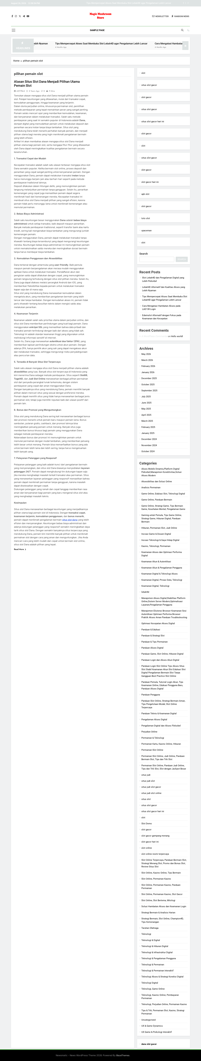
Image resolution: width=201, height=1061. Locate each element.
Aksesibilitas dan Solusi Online (156, 481)
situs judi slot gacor (151, 787)
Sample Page (97, 30)
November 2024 (149, 445)
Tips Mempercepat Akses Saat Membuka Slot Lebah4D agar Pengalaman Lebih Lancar (79, 43)
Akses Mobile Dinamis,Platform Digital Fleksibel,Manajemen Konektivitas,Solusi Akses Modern (161, 472)
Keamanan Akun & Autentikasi (156, 561)
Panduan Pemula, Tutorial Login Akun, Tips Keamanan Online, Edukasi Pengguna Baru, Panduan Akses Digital (162, 685)
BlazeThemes (122, 1055)
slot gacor (146, 97)
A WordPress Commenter (154, 336)
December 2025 (149, 378)
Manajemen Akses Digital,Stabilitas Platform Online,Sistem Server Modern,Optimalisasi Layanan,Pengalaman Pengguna (163, 601)
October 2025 (148, 384)
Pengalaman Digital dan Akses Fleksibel (161, 725)
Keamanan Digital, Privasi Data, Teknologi (161, 580)
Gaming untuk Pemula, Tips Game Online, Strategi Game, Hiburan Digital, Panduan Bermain (161, 518)
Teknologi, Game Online (153, 989)
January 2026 (147, 372)
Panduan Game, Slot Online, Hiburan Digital (162, 654)
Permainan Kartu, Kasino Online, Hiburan (161, 744)
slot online (146, 848)
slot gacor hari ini (150, 182)
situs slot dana (70, 519)
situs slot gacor (149, 85)
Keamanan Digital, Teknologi (155, 586)
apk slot (145, 194)
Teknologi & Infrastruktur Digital (157, 952)
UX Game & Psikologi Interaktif (156, 1032)
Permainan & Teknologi (152, 738)
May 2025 (146, 408)
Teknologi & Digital (150, 940)
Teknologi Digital (149, 983)
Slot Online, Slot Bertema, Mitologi (158, 900)
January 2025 (147, 433)
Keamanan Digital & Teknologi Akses (159, 573)
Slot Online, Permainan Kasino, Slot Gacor (161, 894)
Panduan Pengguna (150, 694)
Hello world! (177, 336)
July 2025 (146, 396)
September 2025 (149, 390)
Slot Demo (146, 823)
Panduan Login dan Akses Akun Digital (160, 660)
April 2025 (146, 415)
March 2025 (147, 421)
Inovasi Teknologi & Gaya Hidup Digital (160, 540)
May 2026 (146, 354)
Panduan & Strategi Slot (153, 635)
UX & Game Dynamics (152, 1026)
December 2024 (149, 439)
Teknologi (146, 934)
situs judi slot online (151, 793)
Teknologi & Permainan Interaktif (157, 970)
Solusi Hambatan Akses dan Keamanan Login (163, 906)
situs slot (146, 799)
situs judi (145, 775)
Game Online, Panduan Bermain (156, 499)
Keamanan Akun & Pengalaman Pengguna (161, 567)
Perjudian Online (149, 731)
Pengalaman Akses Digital (154, 719)
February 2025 (148, 427)
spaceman (146, 230)
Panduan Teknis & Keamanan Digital (159, 713)
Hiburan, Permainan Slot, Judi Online (159, 528)
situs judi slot (148, 781)
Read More (19, 549)
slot (143, 73)
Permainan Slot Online (152, 750)
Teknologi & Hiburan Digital (154, 946)
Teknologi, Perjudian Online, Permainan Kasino (164, 1004)
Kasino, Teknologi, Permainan (155, 546)
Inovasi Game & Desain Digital (156, 534)
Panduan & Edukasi (150, 629)
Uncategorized (148, 1020)
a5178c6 (20, 90)
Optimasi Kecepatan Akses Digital (158, 623)
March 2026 (147, 360)
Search (143, 253)
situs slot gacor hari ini (152, 121)
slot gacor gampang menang (155, 835)
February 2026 (148, 366)
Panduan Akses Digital (152, 648)
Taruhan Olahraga (149, 928)
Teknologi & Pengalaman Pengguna (158, 958)
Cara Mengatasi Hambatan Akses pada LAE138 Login (145, 4)
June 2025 (146, 402)
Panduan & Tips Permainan (154, 641)
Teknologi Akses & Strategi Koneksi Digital (162, 976)
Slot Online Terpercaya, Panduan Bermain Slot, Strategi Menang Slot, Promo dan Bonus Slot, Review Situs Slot (164, 863)
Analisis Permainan (150, 487)
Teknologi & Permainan (152, 964)
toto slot (145, 218)
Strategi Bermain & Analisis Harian (158, 912)
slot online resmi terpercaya (155, 854)
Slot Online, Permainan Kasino (156, 878)
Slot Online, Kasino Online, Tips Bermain (161, 872)
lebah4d (145, 592)
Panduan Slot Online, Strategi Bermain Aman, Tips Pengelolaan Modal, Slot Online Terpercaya (163, 704)
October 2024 (148, 451)
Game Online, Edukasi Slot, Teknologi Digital (163, 493)
